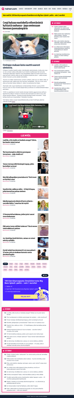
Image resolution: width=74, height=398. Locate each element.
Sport (35, 9)
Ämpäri (11, 264)
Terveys (59, 9)
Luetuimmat (8, 351)
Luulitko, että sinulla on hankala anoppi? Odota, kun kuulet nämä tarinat (19, 141)
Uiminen (27, 266)
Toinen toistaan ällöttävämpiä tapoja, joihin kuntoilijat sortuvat (18, 165)
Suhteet (21, 9)
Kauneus (40, 9)
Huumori (44, 264)
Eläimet (26, 264)
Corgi (16, 264)
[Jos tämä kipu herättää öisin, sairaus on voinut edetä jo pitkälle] (43, 242)
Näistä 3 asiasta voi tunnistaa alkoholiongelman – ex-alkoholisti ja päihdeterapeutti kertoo (26, 382)
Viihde (15, 269)
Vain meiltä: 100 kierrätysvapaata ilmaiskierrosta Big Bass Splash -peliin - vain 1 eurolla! (34, 15)
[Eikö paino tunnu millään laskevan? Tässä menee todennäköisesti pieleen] (43, 230)
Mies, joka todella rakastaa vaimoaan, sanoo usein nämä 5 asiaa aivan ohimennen (27, 364)
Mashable (10, 130)
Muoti (45, 9)
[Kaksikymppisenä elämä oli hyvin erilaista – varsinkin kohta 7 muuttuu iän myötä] (43, 205)
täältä (13, 101)
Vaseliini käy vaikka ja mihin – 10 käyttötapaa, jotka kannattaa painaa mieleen (19, 190)
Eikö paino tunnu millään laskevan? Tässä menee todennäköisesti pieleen (20, 227)
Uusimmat (7, 309)
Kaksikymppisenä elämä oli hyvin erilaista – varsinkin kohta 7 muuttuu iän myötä (18, 202)
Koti (50, 9)
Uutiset (33, 266)
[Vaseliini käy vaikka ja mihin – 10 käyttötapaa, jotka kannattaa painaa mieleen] (43, 193)
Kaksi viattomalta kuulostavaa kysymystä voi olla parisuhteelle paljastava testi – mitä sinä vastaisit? (25, 389)
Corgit (21, 264)
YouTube (27, 269)
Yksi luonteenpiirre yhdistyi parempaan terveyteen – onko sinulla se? (17, 153)
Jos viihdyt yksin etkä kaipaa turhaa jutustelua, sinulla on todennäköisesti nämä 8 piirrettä (23, 368)
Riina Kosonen (6, 144)
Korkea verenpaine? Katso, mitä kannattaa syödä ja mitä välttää (25, 374)
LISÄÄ (70, 9)
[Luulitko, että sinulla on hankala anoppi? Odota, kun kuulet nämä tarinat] (43, 144)
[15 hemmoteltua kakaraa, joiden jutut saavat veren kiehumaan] (43, 218)
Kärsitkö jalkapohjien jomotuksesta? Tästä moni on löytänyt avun (19, 178)
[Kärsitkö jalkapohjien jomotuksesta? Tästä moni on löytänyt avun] (43, 181)
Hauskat (32, 264)
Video (44, 266)
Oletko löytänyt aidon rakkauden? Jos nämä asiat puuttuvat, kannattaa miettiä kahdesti (27, 355)
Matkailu (65, 9)
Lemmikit (21, 266)
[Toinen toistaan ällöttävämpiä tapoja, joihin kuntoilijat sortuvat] (43, 168)
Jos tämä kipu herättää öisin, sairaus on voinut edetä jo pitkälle (19, 239)
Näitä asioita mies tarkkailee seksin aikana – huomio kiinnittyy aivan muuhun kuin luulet (26, 359)
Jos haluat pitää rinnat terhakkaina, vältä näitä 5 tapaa (22, 386)
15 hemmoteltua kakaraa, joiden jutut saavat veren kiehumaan (18, 215)
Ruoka (54, 9)
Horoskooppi (28, 9)
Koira (11, 266)
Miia (4, 31)
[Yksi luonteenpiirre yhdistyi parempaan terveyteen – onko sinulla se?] (43, 156)
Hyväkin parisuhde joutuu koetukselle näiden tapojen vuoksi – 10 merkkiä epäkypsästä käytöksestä (26, 378)
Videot (5, 269)
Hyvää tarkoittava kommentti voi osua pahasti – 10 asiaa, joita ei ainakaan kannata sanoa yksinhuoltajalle (19, 252)
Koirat (15, 266)
